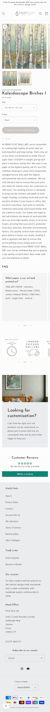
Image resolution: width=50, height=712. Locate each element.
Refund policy (12, 534)
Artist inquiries (12, 558)
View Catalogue (13, 540)
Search (9, 496)
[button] (3, 14)
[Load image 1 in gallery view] (10, 78)
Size (4, 102)
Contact (9, 509)
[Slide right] (31, 325)
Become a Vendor (14, 564)
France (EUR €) (24, 687)
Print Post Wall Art (21, 707)
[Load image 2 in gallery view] (25, 78)
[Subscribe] (41, 658)
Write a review (25, 474)
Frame (4, 114)
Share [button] (8, 138)
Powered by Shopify (33, 707)
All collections (12, 521)
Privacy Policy (12, 502)
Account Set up (13, 515)
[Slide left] (19, 325)
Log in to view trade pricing (20, 130)
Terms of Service (13, 527)
